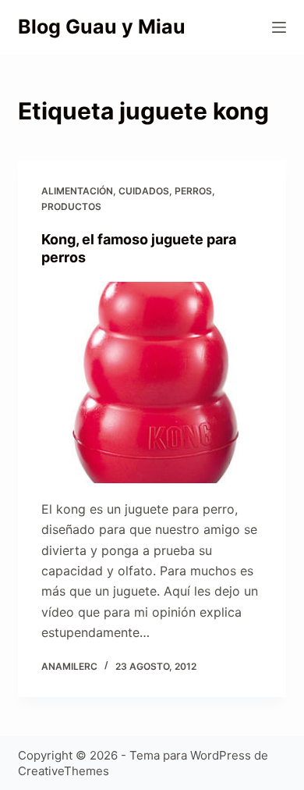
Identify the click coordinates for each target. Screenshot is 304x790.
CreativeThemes (63, 770)
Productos (71, 206)
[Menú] (279, 27)
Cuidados (143, 191)
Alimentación (77, 191)
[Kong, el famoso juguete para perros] (151, 382)
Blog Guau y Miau (102, 26)
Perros (193, 191)
